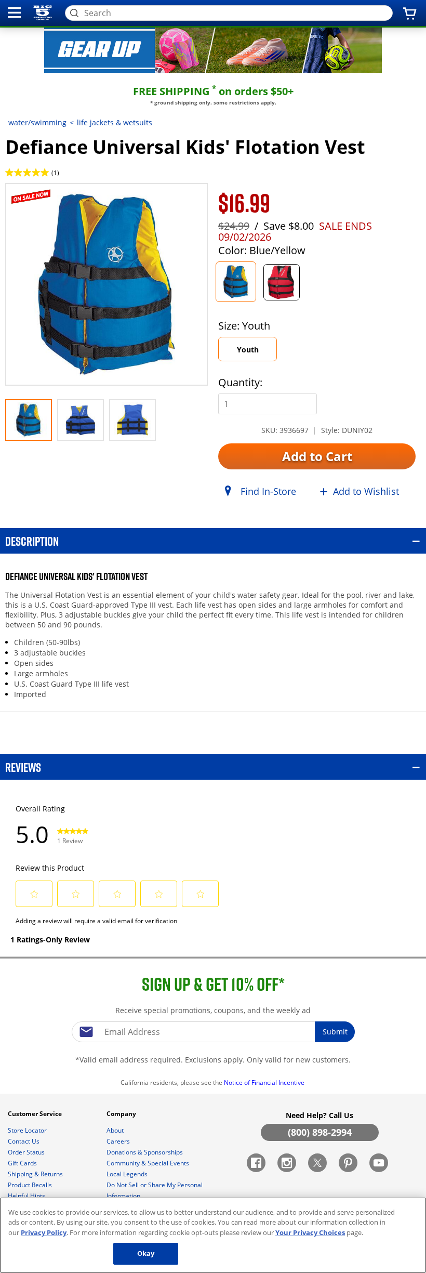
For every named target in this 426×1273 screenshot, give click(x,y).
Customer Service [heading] (35, 1113)
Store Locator (28, 1130)
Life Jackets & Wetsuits (114, 122)
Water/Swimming (37, 122)
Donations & (144, 1152)
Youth (248, 350)
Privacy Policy (43, 1232)
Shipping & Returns (36, 1174)
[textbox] (213, 1031)
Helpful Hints (27, 1195)
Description (32, 540)
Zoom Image (41, 198)
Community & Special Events (148, 1163)
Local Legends (127, 1174)
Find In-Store (268, 491)
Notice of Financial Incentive (265, 1082)
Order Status (27, 1152)
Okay (146, 1253)
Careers (118, 1141)
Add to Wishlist (366, 491)
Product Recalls (31, 1184)
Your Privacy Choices (310, 1232)
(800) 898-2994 (320, 1132)
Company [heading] (122, 1113)
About (115, 1130)
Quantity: (240, 382)
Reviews (23, 767)
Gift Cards (23, 1163)
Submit (335, 1031)
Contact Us (24, 1141)
